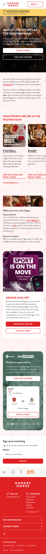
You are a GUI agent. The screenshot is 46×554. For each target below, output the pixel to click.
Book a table (23, 50)
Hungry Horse (11, 526)
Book (33, 4)
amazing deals (8, 84)
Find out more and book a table (14, 135)
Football (9, 151)
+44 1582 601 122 (12, 497)
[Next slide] (37, 424)
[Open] (4, 4)
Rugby (32, 151)
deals (15, 225)
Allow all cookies (23, 310)
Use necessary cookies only (23, 318)
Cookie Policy (21, 545)
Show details (34, 303)
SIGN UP (23, 461)
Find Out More (23, 331)
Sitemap (5, 550)
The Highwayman (12, 519)
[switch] (40, 280)
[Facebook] (4, 533)
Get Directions (31, 511)
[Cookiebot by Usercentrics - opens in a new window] (33, 234)
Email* (6, 450)
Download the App (23, 324)
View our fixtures (23, 57)
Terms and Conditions (17, 550)
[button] (12, 424)
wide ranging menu (32, 220)
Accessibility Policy (9, 545)
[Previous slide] (8, 424)
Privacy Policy (31, 545)
